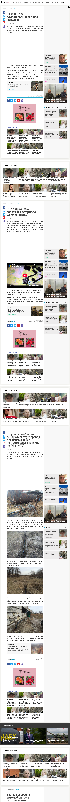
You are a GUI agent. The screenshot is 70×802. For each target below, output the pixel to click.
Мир (31, 2)
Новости (14, 2)
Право (20, 2)
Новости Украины (11, 203)
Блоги (35, 2)
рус (64, 2)
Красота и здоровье (43, 2)
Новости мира (10, 8)
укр (62, 2)
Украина (25, 2)
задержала (39, 636)
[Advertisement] (26, 48)
